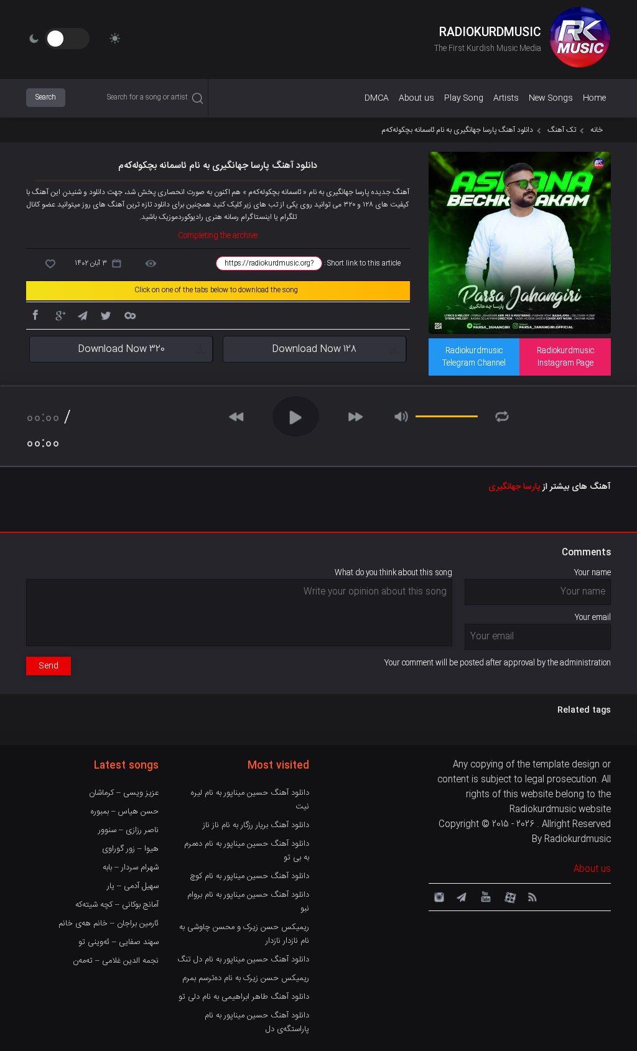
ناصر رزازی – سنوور (128, 830)
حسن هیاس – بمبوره (125, 811)
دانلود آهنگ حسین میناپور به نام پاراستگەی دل (257, 1022)
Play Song (463, 98)
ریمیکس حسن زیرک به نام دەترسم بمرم (245, 978)
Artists (506, 98)
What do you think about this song (393, 573)
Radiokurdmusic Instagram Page (565, 357)
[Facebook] (35, 314)
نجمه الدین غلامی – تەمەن (116, 961)
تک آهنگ (561, 130)
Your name (592, 573)
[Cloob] (129, 314)
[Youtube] (484, 896)
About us (416, 98)
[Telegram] (82, 314)
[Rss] (532, 896)
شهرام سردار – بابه (131, 867)
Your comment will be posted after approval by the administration (497, 663)
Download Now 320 (121, 349)
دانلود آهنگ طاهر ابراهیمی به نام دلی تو (244, 997)
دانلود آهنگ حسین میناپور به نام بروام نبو (248, 901)
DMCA (377, 98)
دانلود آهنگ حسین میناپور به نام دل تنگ (243, 959)
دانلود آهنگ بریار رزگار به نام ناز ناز (256, 825)
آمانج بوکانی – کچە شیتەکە (117, 905)
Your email (593, 617)
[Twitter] (105, 314)
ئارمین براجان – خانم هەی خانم (108, 923)
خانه (596, 130)
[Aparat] (508, 896)
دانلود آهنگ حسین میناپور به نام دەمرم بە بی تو (246, 850)
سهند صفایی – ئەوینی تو (118, 942)
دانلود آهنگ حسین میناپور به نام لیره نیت (250, 799)
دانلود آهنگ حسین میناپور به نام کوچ (249, 876)
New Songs (551, 98)
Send (48, 666)
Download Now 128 (314, 349)
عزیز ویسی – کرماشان (124, 793)
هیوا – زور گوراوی (130, 849)
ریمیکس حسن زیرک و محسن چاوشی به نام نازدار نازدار (244, 934)
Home (594, 98)
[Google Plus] (58, 314)
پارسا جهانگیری (514, 486)
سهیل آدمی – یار (133, 886)
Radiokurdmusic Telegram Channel (474, 357)
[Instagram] (437, 896)
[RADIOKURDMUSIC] (580, 39)
